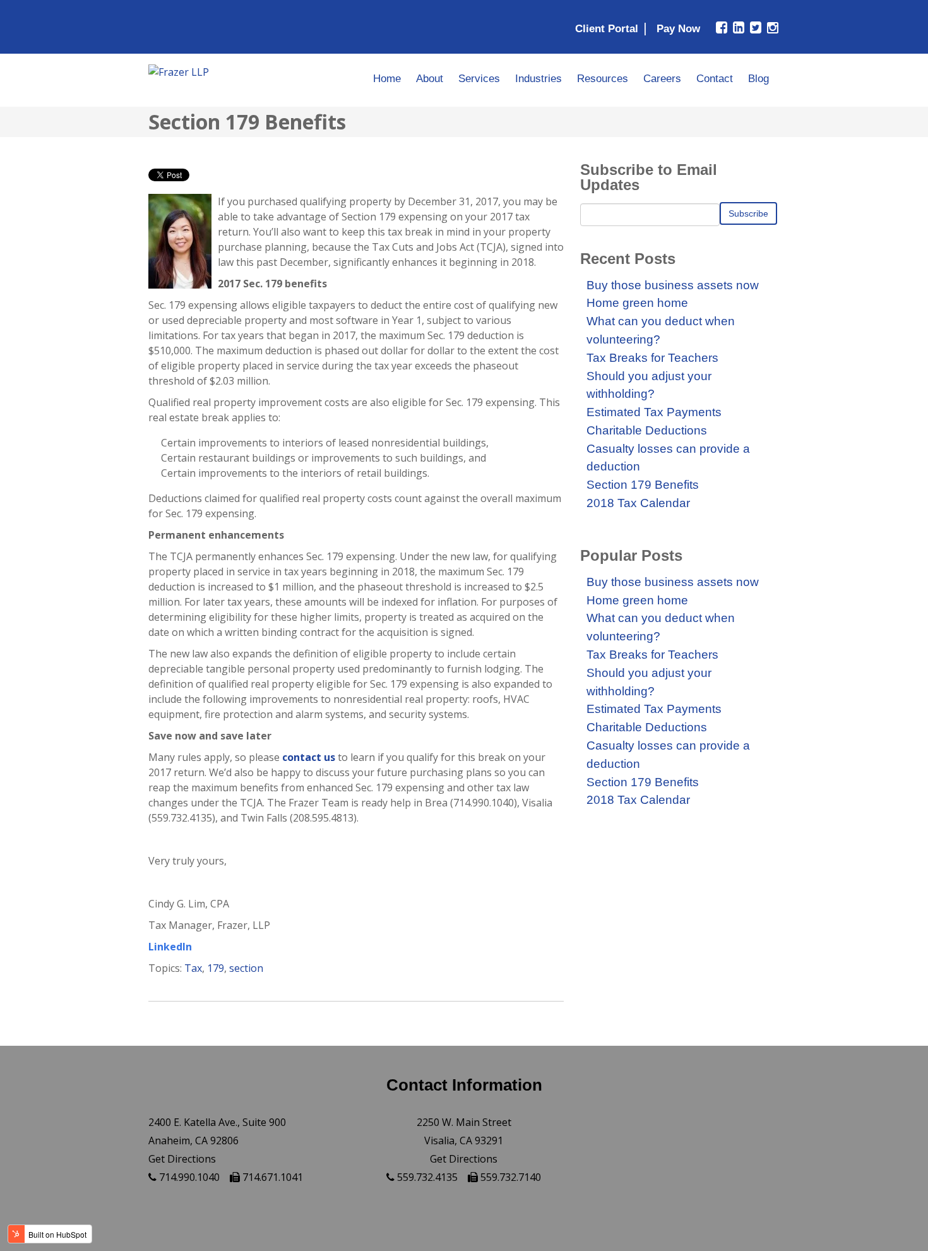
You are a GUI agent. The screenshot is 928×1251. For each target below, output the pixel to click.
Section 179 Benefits (642, 484)
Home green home (637, 302)
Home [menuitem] (387, 79)
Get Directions (182, 1159)
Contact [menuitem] (714, 79)
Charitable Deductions (646, 430)
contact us (308, 757)
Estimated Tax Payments (654, 412)
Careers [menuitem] (662, 79)
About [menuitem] (429, 79)
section (246, 968)
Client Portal (606, 29)
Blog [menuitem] (758, 79)
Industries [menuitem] (538, 79)
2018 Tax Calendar (638, 503)
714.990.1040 (188, 1177)
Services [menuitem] (479, 79)
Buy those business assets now (672, 285)
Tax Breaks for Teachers (652, 357)
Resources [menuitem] (602, 79)
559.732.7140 (509, 1177)
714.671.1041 (271, 1177)
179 (215, 968)
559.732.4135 (426, 1177)
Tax (193, 968)
